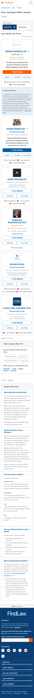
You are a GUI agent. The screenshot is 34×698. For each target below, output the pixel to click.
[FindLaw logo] (9, 2)
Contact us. (17, 627)
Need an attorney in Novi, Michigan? (13, 431)
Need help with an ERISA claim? (15, 392)
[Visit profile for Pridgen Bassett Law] (17, 122)
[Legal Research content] (31, 678)
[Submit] (31, 640)
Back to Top (18, 606)
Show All (3, 380)
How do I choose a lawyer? (13, 474)
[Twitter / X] (14, 650)
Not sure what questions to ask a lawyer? (16, 530)
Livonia (14, 368)
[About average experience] (24, 85)
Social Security (25, 361)
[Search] (31, 3)
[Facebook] (3, 650)
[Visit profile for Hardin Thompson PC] (17, 173)
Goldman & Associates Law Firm (17, 220)
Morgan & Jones (17, 264)
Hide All (10, 380)
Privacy (10, 693)
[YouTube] (8, 650)
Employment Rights (10, 356)
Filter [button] (5, 16)
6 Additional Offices (17, 233)
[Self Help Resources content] (31, 673)
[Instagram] (20, 650)
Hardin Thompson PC (17, 179)
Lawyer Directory (5, 7)
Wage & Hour (23, 356)
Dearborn (6, 370)
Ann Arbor (14, 370)
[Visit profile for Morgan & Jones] (17, 258)
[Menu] (2, 2)
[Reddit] (25, 650)
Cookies (25, 693)
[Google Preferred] (3, 656)
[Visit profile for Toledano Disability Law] (17, 45)
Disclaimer (17, 693)
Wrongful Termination (11, 361)
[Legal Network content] (31, 684)
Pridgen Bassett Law (15, 128)
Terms (3, 693)
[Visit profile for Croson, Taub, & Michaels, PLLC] (17, 301)
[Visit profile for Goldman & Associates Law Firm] (17, 213)
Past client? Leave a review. (17, 132)
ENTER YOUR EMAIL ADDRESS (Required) (12, 636)
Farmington (6, 368)
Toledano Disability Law (15, 51)
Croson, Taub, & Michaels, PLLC (17, 308)
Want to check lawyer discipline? (16, 561)
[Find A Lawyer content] (31, 668)
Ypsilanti (20, 368)
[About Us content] (31, 662)
